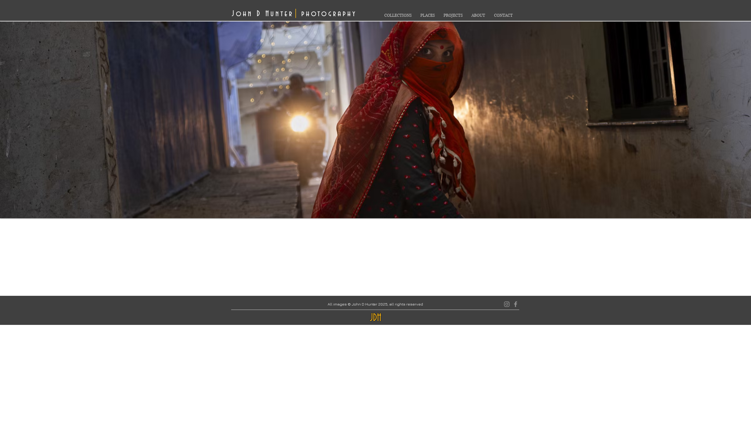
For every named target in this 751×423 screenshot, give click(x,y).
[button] (375, 118)
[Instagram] (506, 304)
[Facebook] (515, 304)
